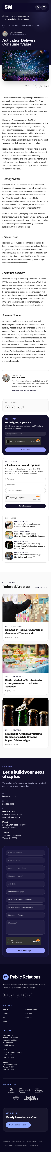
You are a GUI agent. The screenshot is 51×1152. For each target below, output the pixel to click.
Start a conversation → (18, 1125)
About (5, 1010)
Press (5, 1021)
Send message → (25, 950)
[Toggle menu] (43, 7)
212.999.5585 (8, 1042)
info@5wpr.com (8, 1045)
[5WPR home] (8, 7)
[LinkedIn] (46, 86)
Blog (13, 16)
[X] (41, 86)
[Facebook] (35, 86)
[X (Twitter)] (11, 995)
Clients (5, 1014)
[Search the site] (38, 7)
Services (29, 1014)
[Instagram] (23, 407)
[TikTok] (30, 995)
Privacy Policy (7, 1145)
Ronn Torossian (18, 33)
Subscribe (25, 450)
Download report (25, 506)
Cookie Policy (34, 1145)
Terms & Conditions (20, 1145)
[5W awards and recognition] (11, 1090)
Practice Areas (31, 1010)
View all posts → (42, 588)
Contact (29, 1018)
